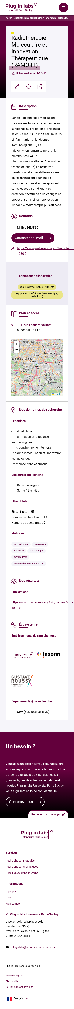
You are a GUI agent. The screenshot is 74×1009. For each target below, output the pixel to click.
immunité (19, 550)
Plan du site (12, 981)
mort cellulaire (21, 544)
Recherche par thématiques (22, 866)
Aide (8, 897)
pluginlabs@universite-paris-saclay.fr (33, 947)
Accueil (9, 18)
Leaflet (58, 394)
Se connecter (49, 4)
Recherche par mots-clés (20, 860)
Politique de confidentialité (19, 987)
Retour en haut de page (45, 814)
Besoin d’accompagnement (22, 872)
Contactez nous (21, 802)
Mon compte (13, 903)
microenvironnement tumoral (29, 563)
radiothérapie (36, 550)
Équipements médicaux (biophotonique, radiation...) (37, 295)
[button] (37, 364)
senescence (40, 544)
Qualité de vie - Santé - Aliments (37, 286)
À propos (11, 891)
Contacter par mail (29, 238)
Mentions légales (14, 975)
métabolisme (20, 557)
